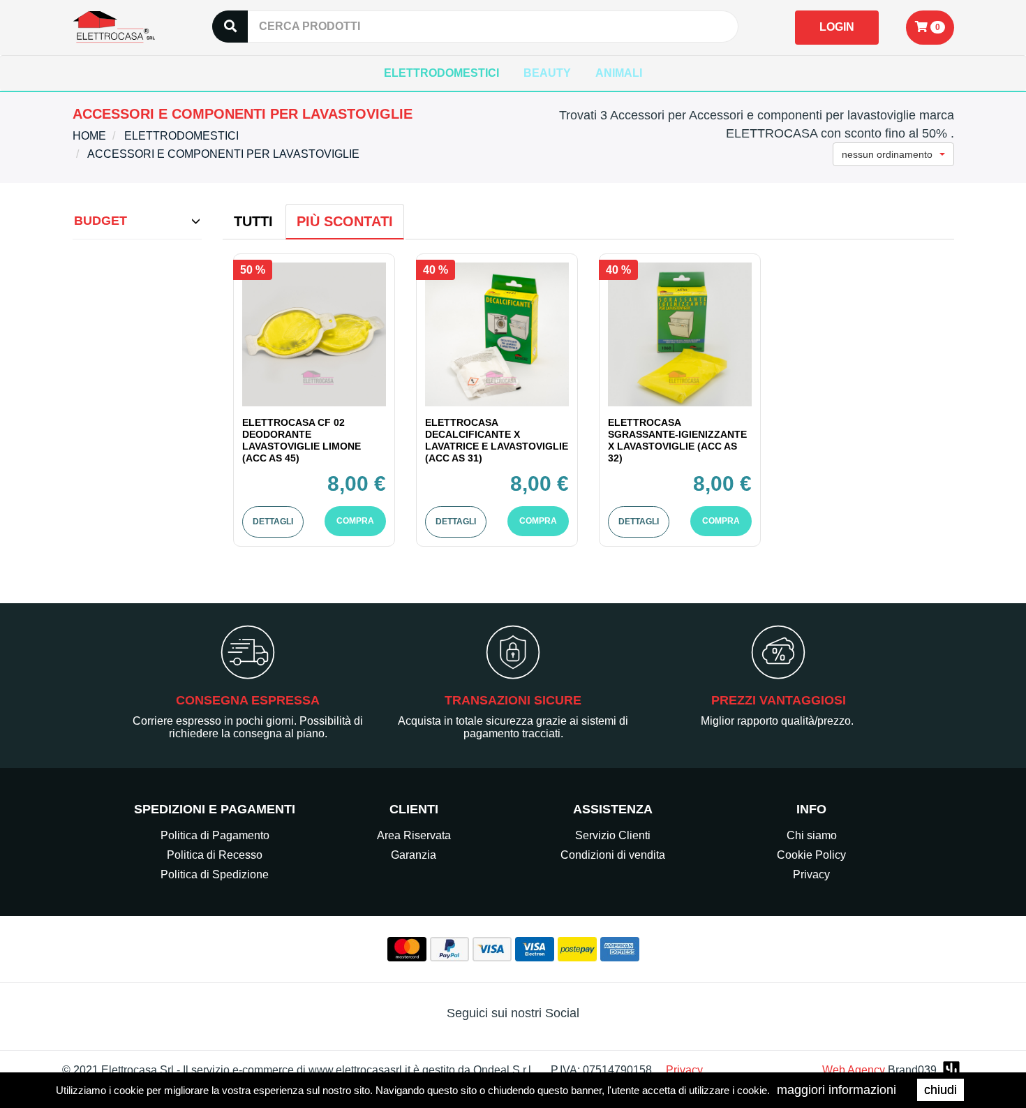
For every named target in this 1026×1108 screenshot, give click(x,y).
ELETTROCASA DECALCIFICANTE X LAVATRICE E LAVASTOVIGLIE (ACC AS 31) (496, 440)
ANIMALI (618, 73)
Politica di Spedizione (215, 874)
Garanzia (413, 855)
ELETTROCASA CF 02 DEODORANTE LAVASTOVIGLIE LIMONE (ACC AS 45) (301, 440)
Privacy (811, 874)
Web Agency (853, 1070)
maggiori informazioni (836, 1090)
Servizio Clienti (612, 835)
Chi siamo (812, 835)
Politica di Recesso (214, 855)
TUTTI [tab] (253, 221)
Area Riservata (414, 835)
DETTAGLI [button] (273, 521)
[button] (930, 27)
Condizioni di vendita (612, 855)
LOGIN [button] (836, 27)
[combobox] (893, 154)
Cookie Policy (811, 855)
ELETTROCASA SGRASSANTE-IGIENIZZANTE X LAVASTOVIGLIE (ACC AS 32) (677, 440)
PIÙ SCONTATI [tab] (345, 221)
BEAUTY (547, 73)
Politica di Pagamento (215, 835)
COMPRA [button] (355, 521)
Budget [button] (100, 221)
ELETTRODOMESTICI (441, 73)
